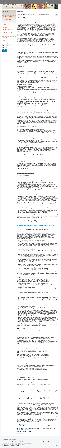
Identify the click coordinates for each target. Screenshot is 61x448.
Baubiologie (5, 27)
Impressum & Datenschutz (7, 38)
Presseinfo (4, 26)
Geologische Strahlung (7, 17)
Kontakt (4, 40)
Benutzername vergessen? (7, 52)
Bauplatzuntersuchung (6, 21)
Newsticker (5, 30)
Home (4, 13)
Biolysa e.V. (5, 37)
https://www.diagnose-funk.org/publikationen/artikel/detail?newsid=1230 (29, 169)
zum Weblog (19, 433)
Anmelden (5, 51)
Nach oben (56, 445)
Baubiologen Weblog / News (8, 29)
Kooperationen (5, 35)
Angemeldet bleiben (6, 49)
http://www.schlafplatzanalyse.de (22, 429)
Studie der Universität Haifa (23, 222)
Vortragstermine (5, 24)
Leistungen (4, 22)
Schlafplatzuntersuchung (7, 19)
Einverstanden (27, 2)
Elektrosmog (5, 14)
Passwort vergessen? (6, 54)
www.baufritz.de (33, 423)
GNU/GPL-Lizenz (15, 444)
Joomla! (4, 444)
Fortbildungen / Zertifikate (7, 32)
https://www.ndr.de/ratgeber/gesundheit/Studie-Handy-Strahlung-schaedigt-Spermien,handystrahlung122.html (35, 225)
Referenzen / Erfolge (6, 34)
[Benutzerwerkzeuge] (56, 15)
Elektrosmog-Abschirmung (7, 16)
